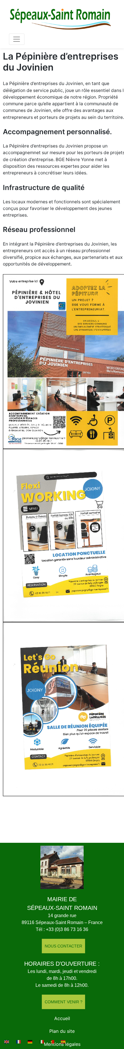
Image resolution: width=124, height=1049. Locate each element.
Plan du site (62, 1031)
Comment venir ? (63, 1002)
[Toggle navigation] (17, 39)
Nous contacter (63, 946)
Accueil (62, 1018)
